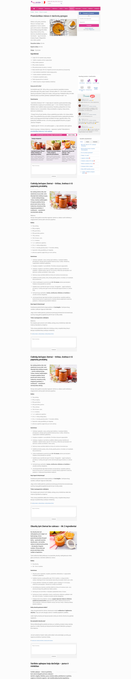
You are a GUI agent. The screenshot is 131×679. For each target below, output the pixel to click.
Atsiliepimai (96, 8)
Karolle (83, 119)
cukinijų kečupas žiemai (49, 333)
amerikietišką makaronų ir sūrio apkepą (41, 131)
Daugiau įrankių (96, 88)
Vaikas (60, 8)
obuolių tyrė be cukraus (48, 640)
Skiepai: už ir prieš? (85, 155)
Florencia (83, 113)
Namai (71, 8)
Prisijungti (89, 25)
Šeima (66, 8)
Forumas (84, 8)
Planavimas (47, 8)
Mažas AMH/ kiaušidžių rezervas (87, 169)
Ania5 (82, 126)
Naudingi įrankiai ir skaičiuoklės (87, 76)
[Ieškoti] (61, 3)
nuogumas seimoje (85, 158)
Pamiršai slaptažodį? (89, 28)
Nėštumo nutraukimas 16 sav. (87, 163)
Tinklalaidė (40, 8)
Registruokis (91, 29)
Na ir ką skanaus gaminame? (87, 152)
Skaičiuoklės (78, 8)
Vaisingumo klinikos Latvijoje (87, 166)
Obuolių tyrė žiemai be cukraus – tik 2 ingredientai (53, 526)
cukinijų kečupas (41, 333)
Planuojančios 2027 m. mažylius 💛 (87, 100)
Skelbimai (90, 8)
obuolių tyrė (34, 640)
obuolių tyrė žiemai (40, 640)
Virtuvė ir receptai (43, 12)
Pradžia (34, 8)
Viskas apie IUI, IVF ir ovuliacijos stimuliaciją (89, 106)
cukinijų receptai (35, 333)
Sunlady (83, 99)
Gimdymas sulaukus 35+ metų (87, 160)
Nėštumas (54, 8)
